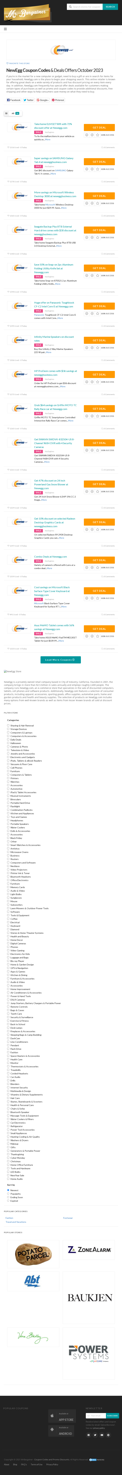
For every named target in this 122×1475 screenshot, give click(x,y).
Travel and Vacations (16, 1222)
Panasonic (39, 314)
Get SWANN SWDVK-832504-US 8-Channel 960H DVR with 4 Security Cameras (54, 443)
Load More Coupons (59, 659)
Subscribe (112, 1416)
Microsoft (50, 204)
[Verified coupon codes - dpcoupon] (28, 13)
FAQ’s (24, 1464)
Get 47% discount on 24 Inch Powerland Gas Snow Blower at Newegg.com (51, 484)
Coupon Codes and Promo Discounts (51, 1459)
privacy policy (99, 1428)
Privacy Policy (52, 1464)
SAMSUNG (60, 170)
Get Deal (99, 127)
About (6, 1464)
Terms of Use (36, 1464)
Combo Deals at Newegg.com (50, 556)
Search (110, 6)
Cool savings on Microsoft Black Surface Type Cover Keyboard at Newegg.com (52, 591)
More (47, 139)
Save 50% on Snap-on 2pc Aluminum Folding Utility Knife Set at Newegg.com (53, 268)
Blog (15, 1464)
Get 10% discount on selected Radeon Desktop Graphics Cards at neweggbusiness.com (54, 522)
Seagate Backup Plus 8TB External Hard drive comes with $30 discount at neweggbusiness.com (55, 230)
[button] (13, 100)
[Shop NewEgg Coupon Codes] (61, 50)
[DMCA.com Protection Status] (97, 1459)
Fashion (9, 1218)
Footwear (68, 1218)
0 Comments (109, 147)
